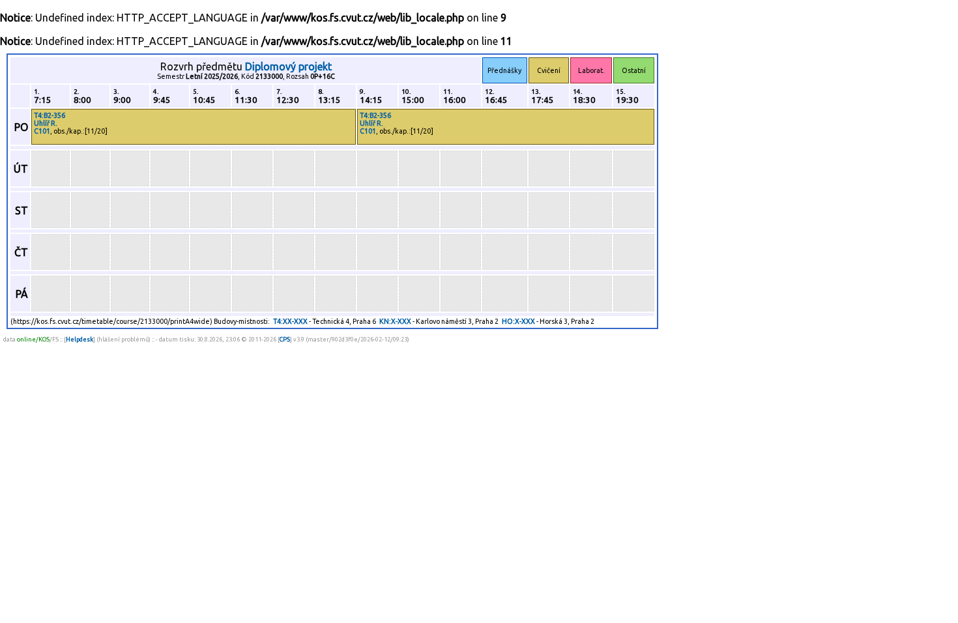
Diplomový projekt (288, 66)
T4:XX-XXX (290, 321)
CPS (285, 339)
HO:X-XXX (518, 321)
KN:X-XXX (395, 321)
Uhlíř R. (45, 123)
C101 (42, 131)
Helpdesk (79, 339)
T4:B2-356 (49, 115)
